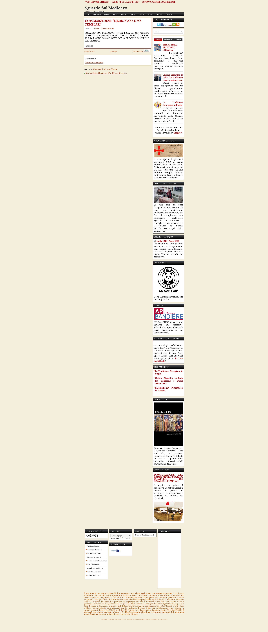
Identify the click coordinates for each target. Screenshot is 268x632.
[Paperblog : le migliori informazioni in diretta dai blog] (115, 552)
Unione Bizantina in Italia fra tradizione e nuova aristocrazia (173, 77)
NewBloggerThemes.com (159, 619)
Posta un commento (94, 63)
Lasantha (129, 619)
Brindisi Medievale (94, 572)
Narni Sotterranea (94, 553)
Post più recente (89, 51)
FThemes (111, 619)
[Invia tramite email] (86, 46)
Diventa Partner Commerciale (158, 2)
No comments (107, 28)
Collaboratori (168, 39)
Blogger (178, 133)
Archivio (178, 39)
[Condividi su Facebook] (92, 46)
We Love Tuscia (93, 546)
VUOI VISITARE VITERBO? (97, 2)
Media (124, 14)
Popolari (158, 39)
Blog (87, 14)
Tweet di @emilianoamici (144, 535)
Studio (107, 14)
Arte (141, 14)
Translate (127, 538)
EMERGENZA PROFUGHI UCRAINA (170, 47)
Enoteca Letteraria (94, 557)
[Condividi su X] (90, 46)
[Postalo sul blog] (88, 46)
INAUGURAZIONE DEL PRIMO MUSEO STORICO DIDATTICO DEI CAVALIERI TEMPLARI (168, 478)
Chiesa (133, 14)
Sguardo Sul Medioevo (106, 8)
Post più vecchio (138, 51)
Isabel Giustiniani (93, 575)
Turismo (97, 14)
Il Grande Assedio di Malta (97, 561)
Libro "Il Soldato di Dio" (125, 2)
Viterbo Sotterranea (94, 550)
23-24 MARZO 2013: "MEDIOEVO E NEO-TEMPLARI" (113, 22)
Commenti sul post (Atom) (105, 69)
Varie (115, 14)
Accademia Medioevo (95, 568)
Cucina (150, 14)
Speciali (160, 14)
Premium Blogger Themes (141, 619)
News (169, 14)
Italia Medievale (93, 564)
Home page (113, 51)
